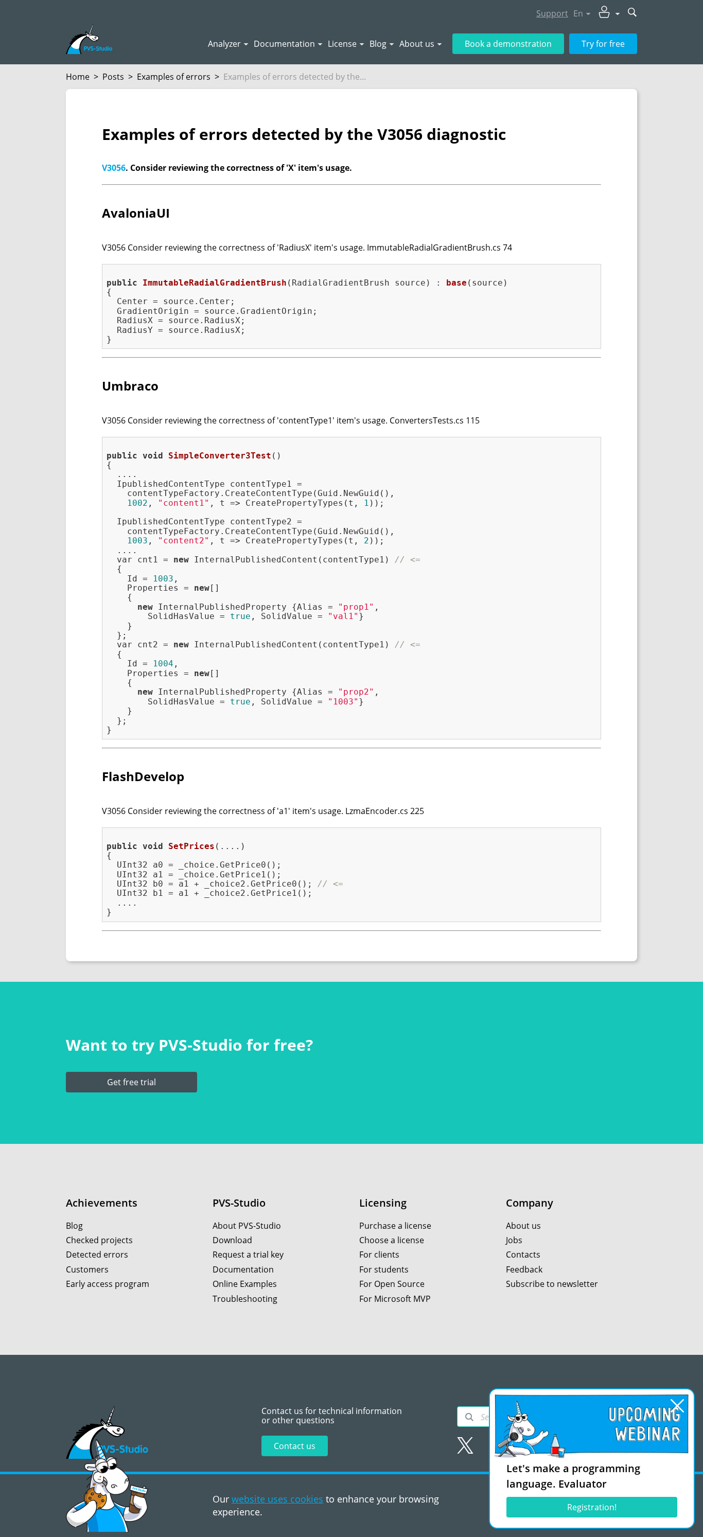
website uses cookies (277, 1499)
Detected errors (97, 1254)
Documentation (284, 43)
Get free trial (131, 1082)
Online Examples (245, 1283)
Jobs (514, 1240)
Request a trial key (248, 1254)
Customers (87, 1269)
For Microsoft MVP (395, 1298)
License (342, 43)
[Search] (469, 1417)
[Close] (677, 1406)
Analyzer (224, 43)
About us (416, 43)
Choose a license (391, 1240)
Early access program (107, 1283)
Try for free (603, 43)
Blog (378, 43)
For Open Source (392, 1283)
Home (78, 76)
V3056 (114, 167)
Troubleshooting (245, 1298)
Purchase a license (395, 1225)
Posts (113, 76)
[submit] (632, 13)
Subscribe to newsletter (552, 1283)
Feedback (524, 1269)
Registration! (592, 1507)
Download (232, 1240)
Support (552, 13)
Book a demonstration (508, 43)
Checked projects (99, 1240)
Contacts (523, 1254)
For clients (379, 1254)
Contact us (294, 1446)
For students (384, 1269)
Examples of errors (173, 76)
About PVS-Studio (247, 1225)
